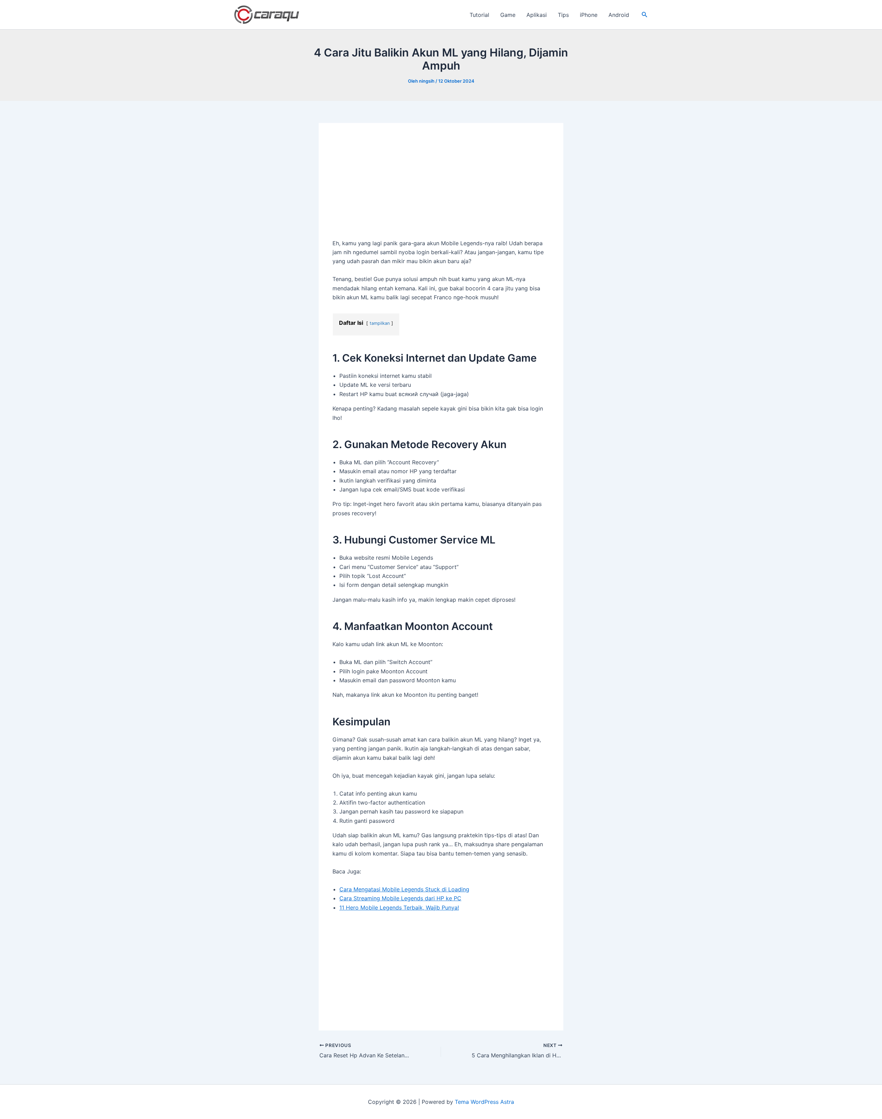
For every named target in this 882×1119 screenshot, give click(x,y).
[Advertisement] (441, 187)
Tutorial (479, 14)
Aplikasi (536, 14)
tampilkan (380, 323)
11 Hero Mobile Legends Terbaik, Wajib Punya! (399, 907)
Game (507, 14)
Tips (563, 14)
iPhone (588, 14)
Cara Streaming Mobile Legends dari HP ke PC (400, 898)
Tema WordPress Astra (484, 1101)
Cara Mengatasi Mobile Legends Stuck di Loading (404, 889)
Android (618, 14)
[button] (645, 14)
